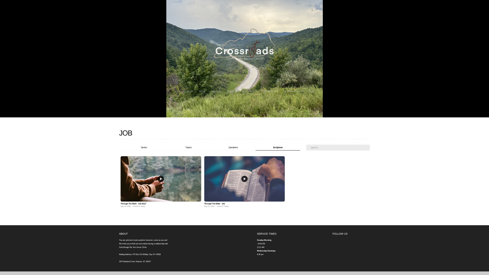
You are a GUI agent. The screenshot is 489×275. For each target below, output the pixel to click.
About (189, 91)
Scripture (278, 147)
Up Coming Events (294, 91)
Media (202, 91)
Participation (249, 91)
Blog (311, 91)
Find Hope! (216, 91)
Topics (188, 147)
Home (178, 91)
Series (144, 147)
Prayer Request (270, 91)
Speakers (233, 147)
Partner (231, 91)
